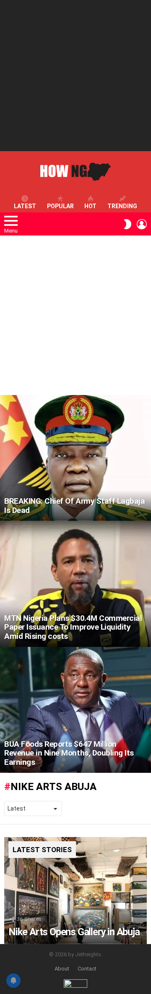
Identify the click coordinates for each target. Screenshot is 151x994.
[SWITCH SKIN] (127, 224)
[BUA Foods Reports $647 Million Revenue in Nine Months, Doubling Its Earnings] (75, 710)
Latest (25, 206)
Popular (60, 206)
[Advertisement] (75, 75)
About (62, 968)
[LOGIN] (142, 224)
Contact (87, 968)
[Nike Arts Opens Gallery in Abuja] (75, 890)
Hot (90, 206)
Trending (122, 206)
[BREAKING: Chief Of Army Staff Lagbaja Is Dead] (75, 458)
